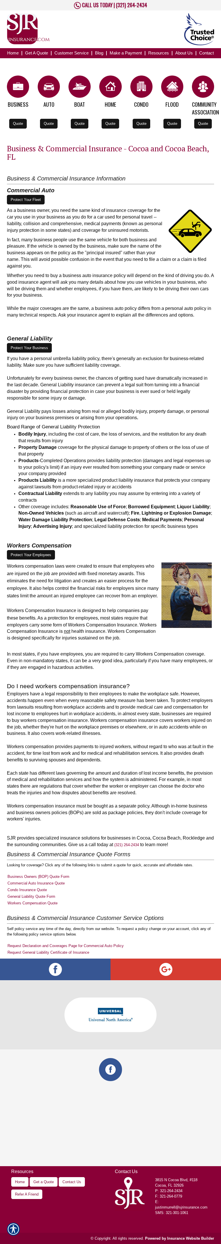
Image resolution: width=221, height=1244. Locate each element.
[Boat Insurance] (79, 88)
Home (20, 1182)
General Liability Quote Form (31, 896)
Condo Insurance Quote (27, 890)
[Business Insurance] (18, 88)
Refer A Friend (27, 1194)
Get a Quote (43, 1182)
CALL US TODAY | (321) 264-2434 (114, 5)
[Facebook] (55, 969)
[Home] (65, 28)
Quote (18, 123)
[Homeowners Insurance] (110, 88)
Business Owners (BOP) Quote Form (38, 876)
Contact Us (71, 1182)
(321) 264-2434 (126, 845)
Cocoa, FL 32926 (169, 1185)
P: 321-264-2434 (168, 1191)
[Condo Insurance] (141, 88)
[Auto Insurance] (49, 88)
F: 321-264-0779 (168, 1196)
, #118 (176, 1180)
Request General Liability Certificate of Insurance (48, 952)
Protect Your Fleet (26, 199)
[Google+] (166, 969)
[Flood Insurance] (172, 88)
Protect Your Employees (31, 555)
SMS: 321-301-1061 (171, 1213)
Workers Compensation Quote (32, 903)
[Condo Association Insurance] (203, 88)
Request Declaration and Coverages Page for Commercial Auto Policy (65, 946)
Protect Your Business (29, 348)
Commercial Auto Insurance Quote (36, 883)
